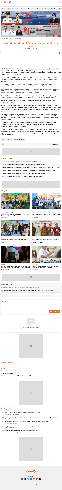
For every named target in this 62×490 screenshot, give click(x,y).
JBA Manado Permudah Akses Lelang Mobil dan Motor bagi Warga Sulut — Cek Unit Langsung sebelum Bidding (15, 266)
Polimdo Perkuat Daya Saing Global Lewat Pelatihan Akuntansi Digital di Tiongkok (23, 164)
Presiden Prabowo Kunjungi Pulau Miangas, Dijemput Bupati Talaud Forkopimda (23, 173)
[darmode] (60, 2)
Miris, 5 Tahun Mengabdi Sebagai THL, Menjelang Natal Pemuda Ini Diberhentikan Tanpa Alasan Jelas (32, 417)
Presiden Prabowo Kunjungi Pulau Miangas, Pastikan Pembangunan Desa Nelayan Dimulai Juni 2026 (28, 170)
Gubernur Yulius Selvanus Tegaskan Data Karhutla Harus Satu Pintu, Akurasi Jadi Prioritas (45, 266)
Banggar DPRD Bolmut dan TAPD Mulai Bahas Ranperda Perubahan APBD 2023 (26, 426)
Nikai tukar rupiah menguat (19, 139)
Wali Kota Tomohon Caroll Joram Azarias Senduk (17, 375)
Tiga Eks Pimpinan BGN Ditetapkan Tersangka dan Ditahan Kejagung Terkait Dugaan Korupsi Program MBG (30, 167)
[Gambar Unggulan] (14, 52)
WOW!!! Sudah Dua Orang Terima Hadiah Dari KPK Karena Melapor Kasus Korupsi (27, 421)
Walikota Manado (8, 373)
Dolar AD (4, 139)
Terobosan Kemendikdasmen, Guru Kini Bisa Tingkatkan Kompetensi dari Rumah (23, 161)
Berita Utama (17, 38)
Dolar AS (10, 139)
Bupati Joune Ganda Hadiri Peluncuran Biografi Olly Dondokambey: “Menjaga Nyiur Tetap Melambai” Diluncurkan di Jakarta (45, 241)
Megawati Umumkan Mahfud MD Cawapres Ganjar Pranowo (21, 430)
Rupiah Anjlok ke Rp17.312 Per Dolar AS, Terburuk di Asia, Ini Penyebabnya (22, 176)
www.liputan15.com (6, 38)
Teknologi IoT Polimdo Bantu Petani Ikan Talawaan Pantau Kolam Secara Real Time (14, 240)
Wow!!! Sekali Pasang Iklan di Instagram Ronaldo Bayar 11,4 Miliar (22, 412)
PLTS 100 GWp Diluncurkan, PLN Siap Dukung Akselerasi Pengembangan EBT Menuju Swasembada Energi (46, 214)
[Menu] (1, 2)
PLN (4, 368)
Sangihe (5, 366)
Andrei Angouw (7, 371)
